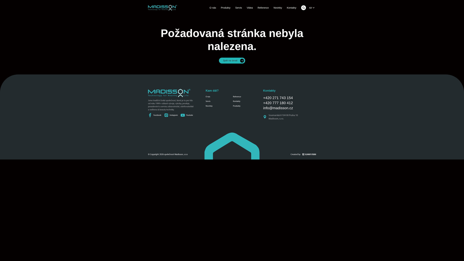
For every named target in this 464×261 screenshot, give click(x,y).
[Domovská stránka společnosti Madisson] (162, 8)
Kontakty (291, 7)
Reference (263, 7)
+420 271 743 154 (278, 98)
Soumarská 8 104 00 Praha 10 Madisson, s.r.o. (283, 117)
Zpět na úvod (230, 60)
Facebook (157, 115)
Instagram (174, 115)
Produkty (225, 7)
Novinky (278, 7)
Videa (250, 7)
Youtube (189, 115)
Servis (238, 7)
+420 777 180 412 (278, 103)
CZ (310, 8)
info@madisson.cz (278, 108)
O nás (213, 7)
